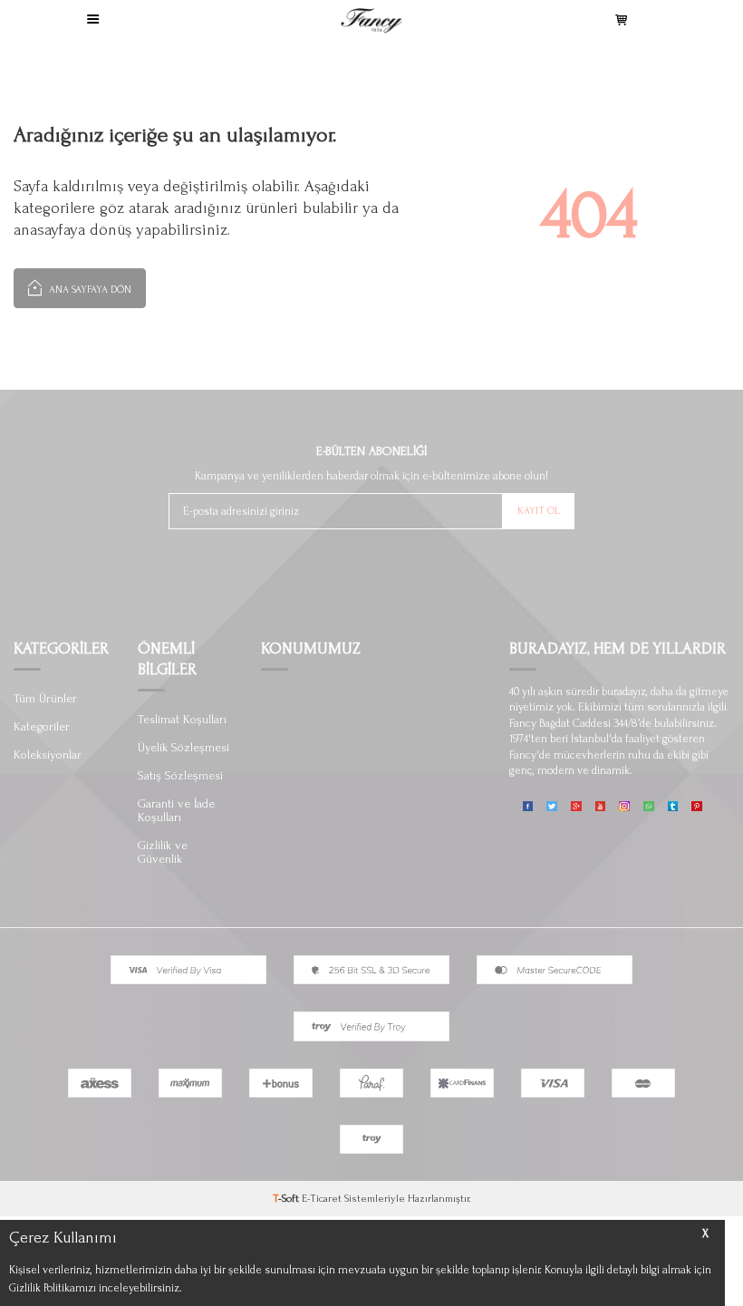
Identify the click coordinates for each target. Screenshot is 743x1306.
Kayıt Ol (538, 511)
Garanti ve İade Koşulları (176, 810)
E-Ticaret (322, 1198)
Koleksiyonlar (48, 754)
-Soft (287, 1198)
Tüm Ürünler (45, 698)
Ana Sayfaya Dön (88, 289)
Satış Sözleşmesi (180, 775)
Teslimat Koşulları (182, 719)
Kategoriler (42, 726)
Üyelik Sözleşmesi (183, 747)
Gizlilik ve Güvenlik (163, 852)
